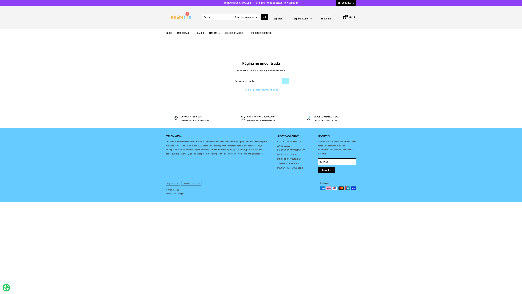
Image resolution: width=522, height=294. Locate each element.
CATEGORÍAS (182, 33)
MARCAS (213, 33)
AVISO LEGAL (283, 145)
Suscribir (326, 170)
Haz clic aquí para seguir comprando (261, 89)
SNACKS (200, 33)
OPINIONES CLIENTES (261, 33)
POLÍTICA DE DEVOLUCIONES (291, 150)
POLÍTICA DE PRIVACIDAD (289, 159)
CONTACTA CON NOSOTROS (290, 141)
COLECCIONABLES (234, 33)
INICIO (169, 33)
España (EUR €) (189, 183)
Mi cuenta (326, 18)
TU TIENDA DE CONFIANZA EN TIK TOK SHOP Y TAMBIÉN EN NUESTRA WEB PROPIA (261, 3)
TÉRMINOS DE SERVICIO (288, 163)
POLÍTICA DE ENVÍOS (287, 154)
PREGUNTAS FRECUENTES (290, 167)
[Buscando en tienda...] (285, 81)
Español (170, 183)
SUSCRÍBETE (348, 3)
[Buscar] (264, 17)
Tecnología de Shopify (175, 193)
